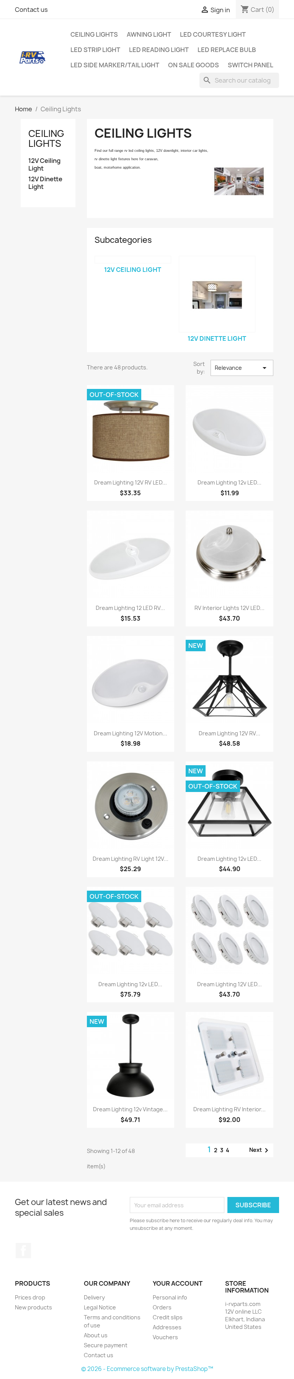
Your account (178, 1283)
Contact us (31, 9)
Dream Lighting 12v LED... (229, 482)
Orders (162, 1307)
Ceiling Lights (94, 34)
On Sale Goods (193, 65)
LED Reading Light (159, 50)
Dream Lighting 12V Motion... (130, 733)
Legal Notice (100, 1307)
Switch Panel (250, 65)
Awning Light (149, 34)
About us (96, 1335)
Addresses (167, 1327)
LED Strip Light (95, 50)
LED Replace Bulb (227, 50)
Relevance (242, 367)
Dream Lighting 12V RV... (229, 733)
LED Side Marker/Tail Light (114, 65)
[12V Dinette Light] (217, 294)
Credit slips (168, 1317)
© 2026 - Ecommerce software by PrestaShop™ (147, 1369)
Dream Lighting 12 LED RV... (130, 607)
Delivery (94, 1297)
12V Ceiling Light (44, 164)
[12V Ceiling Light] (133, 259)
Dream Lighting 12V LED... (229, 984)
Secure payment (105, 1345)
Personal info (170, 1297)
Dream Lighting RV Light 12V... (130, 858)
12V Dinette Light (45, 183)
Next (260, 1150)
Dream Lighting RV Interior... (229, 1109)
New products (33, 1307)
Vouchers (165, 1337)
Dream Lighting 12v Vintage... (130, 1109)
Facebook (23, 1250)
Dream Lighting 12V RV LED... (130, 482)
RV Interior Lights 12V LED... (229, 607)
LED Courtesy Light (213, 34)
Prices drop (30, 1297)
